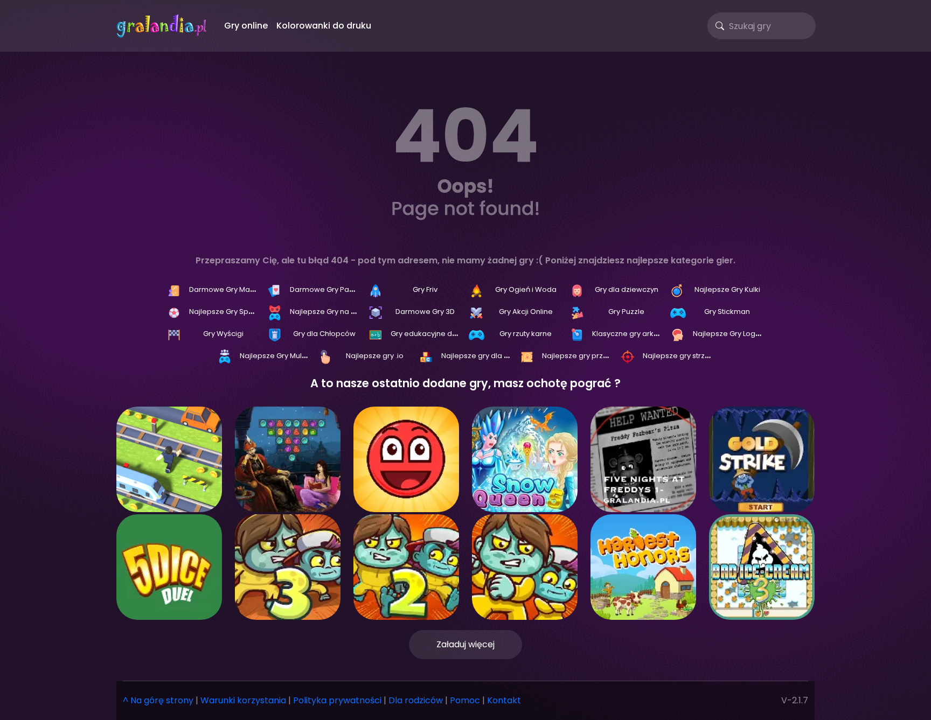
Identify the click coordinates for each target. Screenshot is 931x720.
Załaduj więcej (465, 644)
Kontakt (504, 700)
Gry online (246, 25)
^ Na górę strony (158, 700)
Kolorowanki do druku (323, 25)
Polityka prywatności (337, 700)
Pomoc (465, 700)
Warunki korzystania (243, 700)
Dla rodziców (415, 700)
